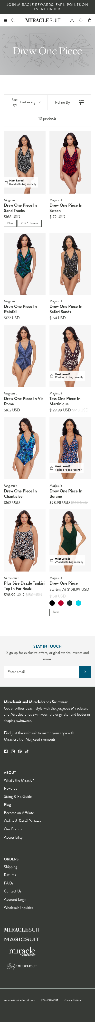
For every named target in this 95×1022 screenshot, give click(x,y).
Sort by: (23, 102)
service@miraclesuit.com (19, 1000)
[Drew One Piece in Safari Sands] (70, 264)
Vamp (61, 603)
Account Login (15, 899)
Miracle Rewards (35, 4)
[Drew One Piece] (70, 540)
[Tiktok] (27, 751)
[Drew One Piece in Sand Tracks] (25, 162)
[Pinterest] (20, 751)
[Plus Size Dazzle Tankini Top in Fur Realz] (25, 540)
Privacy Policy (72, 1000)
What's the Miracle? (19, 780)
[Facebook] (6, 751)
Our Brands (13, 829)
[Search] (16, 20)
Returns (10, 875)
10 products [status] (47, 118)
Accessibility (13, 837)
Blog (7, 805)
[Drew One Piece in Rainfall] (25, 264)
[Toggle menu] (5, 20)
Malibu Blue (78, 603)
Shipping (10, 867)
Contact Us (12, 891)
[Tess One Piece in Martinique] (70, 356)
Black (52, 603)
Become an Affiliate (19, 813)
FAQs (8, 883)
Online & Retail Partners (22, 821)
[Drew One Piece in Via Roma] (25, 356)
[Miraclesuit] (43, 20)
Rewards (10, 788)
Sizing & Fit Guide (18, 796)
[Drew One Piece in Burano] (70, 448)
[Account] (70, 20)
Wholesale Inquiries (18, 907)
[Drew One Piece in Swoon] (70, 162)
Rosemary (69, 603)
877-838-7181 (49, 1000)
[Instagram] (13, 751)
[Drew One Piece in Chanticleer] (25, 448)
